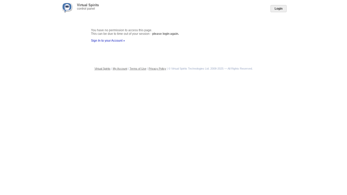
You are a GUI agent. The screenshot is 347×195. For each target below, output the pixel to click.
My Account (120, 68)
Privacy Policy (157, 68)
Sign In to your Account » (108, 40)
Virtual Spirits (102, 68)
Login (278, 8)
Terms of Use (138, 68)
